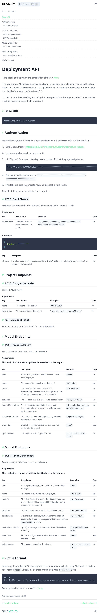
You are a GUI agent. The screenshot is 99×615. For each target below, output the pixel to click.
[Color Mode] (95, 610)
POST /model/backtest (12, 55)
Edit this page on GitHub (12, 596)
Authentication (8, 22)
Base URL (6, 17)
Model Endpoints (9, 43)
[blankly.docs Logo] (9, 4)
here (56, 77)
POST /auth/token (10, 25)
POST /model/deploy (12, 46)
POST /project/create (12, 34)
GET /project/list (10, 38)
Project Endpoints (9, 30)
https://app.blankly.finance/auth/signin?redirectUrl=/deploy (55, 146)
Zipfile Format (8, 60)
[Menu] (95, 4)
